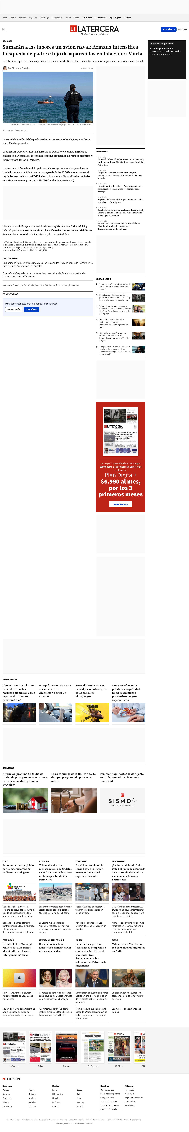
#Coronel (29, 242)
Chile (5, 861)
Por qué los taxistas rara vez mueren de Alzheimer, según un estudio (55, 691)
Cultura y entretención (51, 940)
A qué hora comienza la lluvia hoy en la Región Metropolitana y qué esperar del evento (89, 871)
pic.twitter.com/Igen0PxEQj (41, 247)
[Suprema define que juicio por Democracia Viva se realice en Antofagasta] (19, 892)
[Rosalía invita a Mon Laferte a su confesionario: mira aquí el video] (56, 978)
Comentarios (22, 130)
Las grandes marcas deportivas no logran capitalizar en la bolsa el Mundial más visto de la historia (120, 176)
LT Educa (127, 17)
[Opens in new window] (66, 1062)
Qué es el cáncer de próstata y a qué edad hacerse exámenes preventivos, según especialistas (126, 693)
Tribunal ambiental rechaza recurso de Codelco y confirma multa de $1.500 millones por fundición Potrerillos (121, 162)
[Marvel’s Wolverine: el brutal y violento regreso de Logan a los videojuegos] (92, 712)
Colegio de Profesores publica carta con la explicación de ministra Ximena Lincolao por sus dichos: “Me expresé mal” (115, 350)
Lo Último (87, 17)
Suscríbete (32, 309)
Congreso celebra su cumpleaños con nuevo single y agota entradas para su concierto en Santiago (55, 995)
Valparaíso (39, 285)
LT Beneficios (100, 17)
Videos (76, 17)
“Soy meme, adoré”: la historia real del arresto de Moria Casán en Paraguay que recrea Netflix (55, 1011)
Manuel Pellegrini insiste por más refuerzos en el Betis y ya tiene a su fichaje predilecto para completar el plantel (128, 927)
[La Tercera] (14, 1062)
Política (13, 17)
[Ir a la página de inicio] (94, 29)
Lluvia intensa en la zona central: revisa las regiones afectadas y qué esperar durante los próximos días (19, 693)
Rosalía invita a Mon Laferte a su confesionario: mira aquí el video (55, 948)
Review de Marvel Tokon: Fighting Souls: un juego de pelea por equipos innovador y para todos (19, 1011)
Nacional (22, 17)
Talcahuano (50, 285)
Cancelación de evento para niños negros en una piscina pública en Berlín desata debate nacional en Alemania (91, 997)
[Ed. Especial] (92, 1062)
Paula (115, 940)
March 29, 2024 (40, 250)
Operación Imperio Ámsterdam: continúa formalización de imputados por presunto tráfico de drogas (114, 337)
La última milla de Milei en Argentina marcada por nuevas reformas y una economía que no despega (120, 189)
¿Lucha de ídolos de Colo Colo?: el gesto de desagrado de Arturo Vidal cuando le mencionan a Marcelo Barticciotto (128, 872)
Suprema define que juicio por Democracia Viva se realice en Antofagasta (120, 201)
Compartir (9, 130)
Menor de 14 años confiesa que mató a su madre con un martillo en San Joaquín (114, 286)
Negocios (33, 17)
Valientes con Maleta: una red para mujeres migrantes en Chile (128, 948)
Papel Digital (115, 17)
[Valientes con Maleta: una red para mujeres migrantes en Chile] (128, 978)
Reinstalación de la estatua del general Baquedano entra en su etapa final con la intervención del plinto (115, 297)
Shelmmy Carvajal (21, 68)
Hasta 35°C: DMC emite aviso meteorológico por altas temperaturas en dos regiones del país (114, 323)
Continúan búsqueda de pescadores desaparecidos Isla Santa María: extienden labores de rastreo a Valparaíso (44, 275)
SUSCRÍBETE (121, 504)
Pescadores (74, 285)
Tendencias (81, 861)
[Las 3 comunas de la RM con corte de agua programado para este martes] (74, 800)
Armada (16, 285)
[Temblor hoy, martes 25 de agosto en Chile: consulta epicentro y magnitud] (122, 800)
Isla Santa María (27, 285)
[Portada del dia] (120, 455)
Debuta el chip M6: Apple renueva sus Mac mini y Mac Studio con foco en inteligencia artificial (18, 949)
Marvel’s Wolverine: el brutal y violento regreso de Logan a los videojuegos (91, 691)
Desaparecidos (62, 285)
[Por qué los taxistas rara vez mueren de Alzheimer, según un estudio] (56, 712)
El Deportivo (57, 17)
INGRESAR (182, 29)
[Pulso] (40, 1062)
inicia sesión (14, 309)
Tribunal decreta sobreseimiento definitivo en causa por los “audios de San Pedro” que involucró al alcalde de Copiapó (115, 310)
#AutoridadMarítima (13, 242)
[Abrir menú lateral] (4, 29)
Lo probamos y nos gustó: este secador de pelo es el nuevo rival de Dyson (127, 995)
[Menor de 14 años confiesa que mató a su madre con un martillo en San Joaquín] (138, 286)
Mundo (68, 17)
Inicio (5, 17)
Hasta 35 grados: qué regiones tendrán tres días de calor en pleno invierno (89, 909)
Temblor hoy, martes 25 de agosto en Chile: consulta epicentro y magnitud (122, 778)
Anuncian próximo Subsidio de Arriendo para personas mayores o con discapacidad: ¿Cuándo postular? (25, 779)
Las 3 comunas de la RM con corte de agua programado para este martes (73, 778)
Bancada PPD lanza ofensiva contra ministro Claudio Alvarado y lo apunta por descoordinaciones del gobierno (119, 226)
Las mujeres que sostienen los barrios (126, 1010)
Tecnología (44, 17)
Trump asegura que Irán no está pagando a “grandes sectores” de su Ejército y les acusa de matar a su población (91, 1013)
